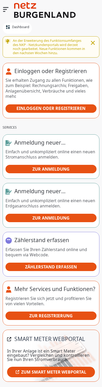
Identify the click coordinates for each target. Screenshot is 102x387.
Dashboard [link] (20, 26)
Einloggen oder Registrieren (51, 108)
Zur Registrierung (51, 316)
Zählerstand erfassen (51, 267)
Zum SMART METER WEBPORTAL (53, 372)
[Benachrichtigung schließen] (93, 43)
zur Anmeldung (51, 169)
